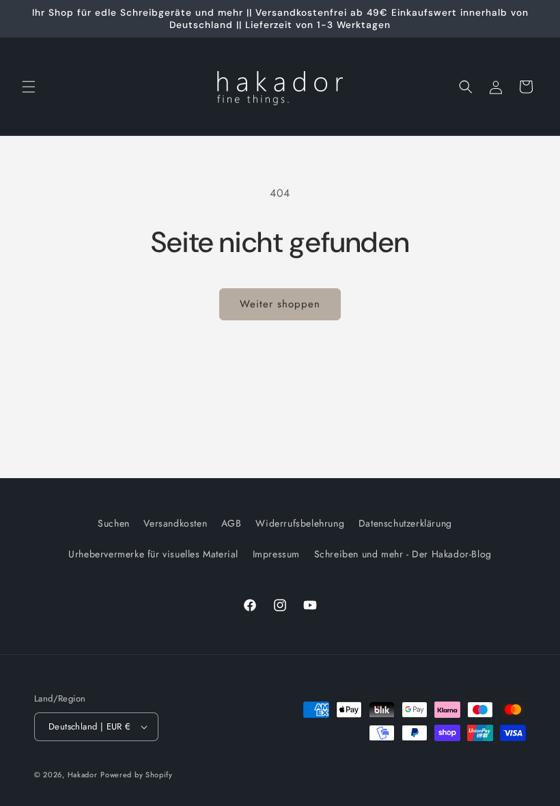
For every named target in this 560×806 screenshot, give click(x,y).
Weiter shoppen (280, 303)
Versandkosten (175, 523)
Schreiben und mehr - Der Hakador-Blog (403, 554)
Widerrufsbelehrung (299, 523)
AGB (231, 523)
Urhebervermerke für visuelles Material (153, 554)
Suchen (114, 523)
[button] (29, 87)
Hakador (83, 774)
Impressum (276, 554)
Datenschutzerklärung (405, 523)
